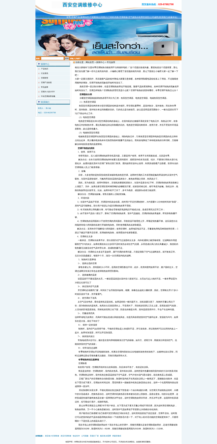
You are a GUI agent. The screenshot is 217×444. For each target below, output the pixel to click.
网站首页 (90, 62)
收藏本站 (172, 17)
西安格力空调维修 (52, 436)
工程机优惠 (113, 17)
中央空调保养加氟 (48, 96)
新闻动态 (85, 17)
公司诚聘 (154, 17)
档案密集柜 (116, 436)
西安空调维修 (66, 436)
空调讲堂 (44, 78)
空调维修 (123, 17)
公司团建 (84, 436)
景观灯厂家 (94, 436)
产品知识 (44, 69)
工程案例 (94, 17)
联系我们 (163, 17)
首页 (68, 17)
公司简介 (103, 17)
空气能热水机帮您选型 (138, 17)
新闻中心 (45, 64)
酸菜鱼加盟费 (105, 436)
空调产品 (75, 17)
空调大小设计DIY (48, 92)
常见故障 (44, 87)
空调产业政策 (46, 82)
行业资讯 (44, 73)
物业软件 (76, 436)
